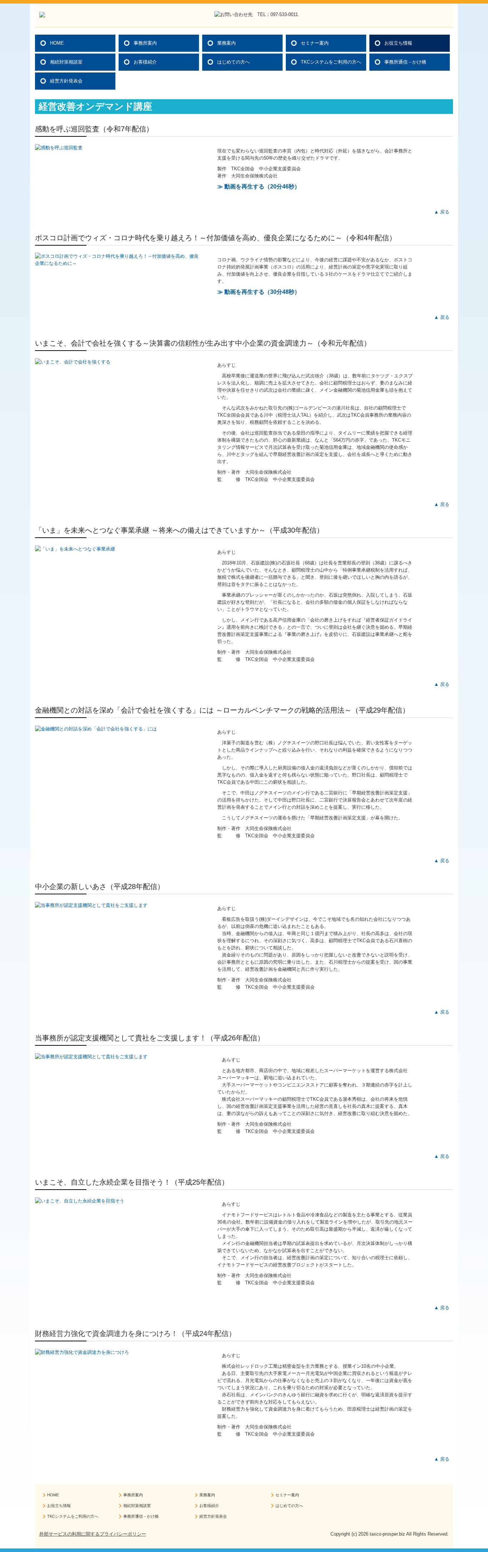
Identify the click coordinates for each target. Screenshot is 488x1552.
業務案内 (226, 43)
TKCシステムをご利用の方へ (331, 62)
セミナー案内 (315, 43)
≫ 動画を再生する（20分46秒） (258, 187)
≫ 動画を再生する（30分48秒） (258, 292)
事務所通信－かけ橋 (405, 62)
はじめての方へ (233, 62)
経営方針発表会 (66, 81)
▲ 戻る (441, 212)
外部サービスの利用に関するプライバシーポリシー (92, 1534)
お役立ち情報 (398, 43)
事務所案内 (145, 43)
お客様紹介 (145, 62)
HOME (57, 43)
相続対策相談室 (66, 62)
